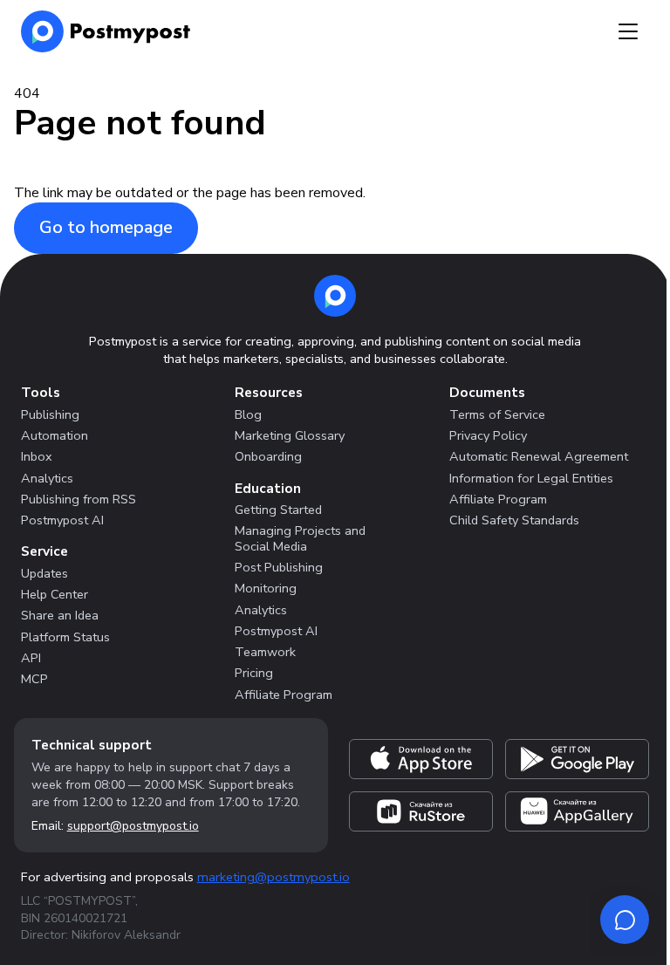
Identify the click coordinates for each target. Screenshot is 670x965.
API (31, 658)
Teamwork (265, 651)
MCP (34, 679)
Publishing (50, 414)
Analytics (47, 478)
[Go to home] (335, 296)
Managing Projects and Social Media (300, 538)
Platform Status (65, 637)
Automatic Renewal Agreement (538, 456)
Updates (44, 573)
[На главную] (106, 31)
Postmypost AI (62, 520)
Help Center (54, 594)
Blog (248, 414)
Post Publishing (279, 567)
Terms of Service (497, 414)
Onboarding (268, 456)
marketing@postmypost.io (273, 877)
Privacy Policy (488, 435)
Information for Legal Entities (531, 478)
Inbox (36, 456)
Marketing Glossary (290, 435)
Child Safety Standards (514, 520)
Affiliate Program (283, 694)
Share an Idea (60, 615)
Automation (54, 435)
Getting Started (278, 509)
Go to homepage (106, 227)
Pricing (254, 672)
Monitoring (266, 588)
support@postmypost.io (133, 826)
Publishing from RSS (78, 499)
